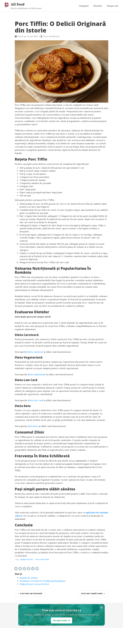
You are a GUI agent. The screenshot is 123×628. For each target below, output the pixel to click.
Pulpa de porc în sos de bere (34, 584)
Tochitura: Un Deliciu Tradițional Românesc (43, 581)
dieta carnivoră (35, 351)
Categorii (84, 5)
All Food (17, 4)
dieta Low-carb (35, 400)
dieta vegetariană (37, 374)
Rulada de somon (28, 577)
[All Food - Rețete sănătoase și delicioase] (7, 5)
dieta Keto (33, 426)
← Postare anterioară (30, 593)
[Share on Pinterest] (37, 568)
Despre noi (112, 5)
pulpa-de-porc (27, 559)
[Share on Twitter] (16, 568)
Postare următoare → (93, 593)
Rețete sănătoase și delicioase (26, 8)
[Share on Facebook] (20, 568)
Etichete (97, 5)
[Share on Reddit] (24, 568)
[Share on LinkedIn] (28, 568)
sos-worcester (43, 559)
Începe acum (60, 620)
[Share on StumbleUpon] (33, 568)
